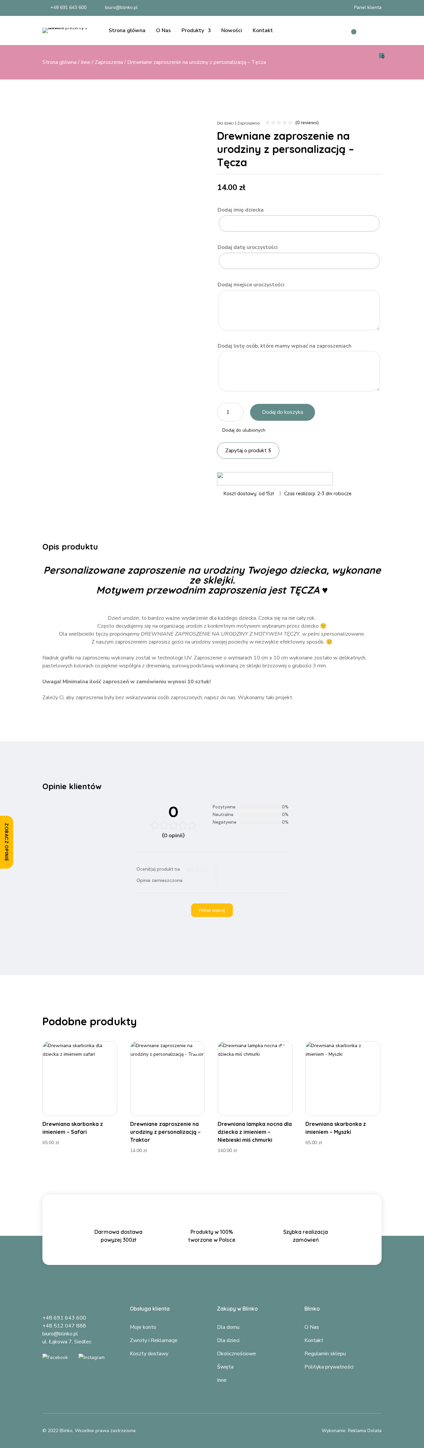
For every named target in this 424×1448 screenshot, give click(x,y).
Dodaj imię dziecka (241, 210)
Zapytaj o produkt (246, 450)
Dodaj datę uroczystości (248, 247)
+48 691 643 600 (64, 1318)
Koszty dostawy (149, 1353)
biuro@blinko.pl (60, 1333)
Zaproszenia (109, 62)
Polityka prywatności (328, 1367)
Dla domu (228, 1327)
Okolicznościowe (236, 1353)
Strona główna (127, 30)
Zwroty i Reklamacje (154, 1340)
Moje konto (143, 1327)
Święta (225, 1367)
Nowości (231, 30)
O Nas (163, 30)
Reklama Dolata (365, 1430)
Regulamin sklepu (325, 1353)
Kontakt (263, 30)
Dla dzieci (225, 123)
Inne (85, 62)
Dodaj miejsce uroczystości (251, 284)
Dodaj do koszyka (282, 412)
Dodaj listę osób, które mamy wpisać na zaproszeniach (284, 346)
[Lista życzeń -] (350, 30)
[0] (375, 33)
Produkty (193, 30)
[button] (241, 430)
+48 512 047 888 (64, 1325)
